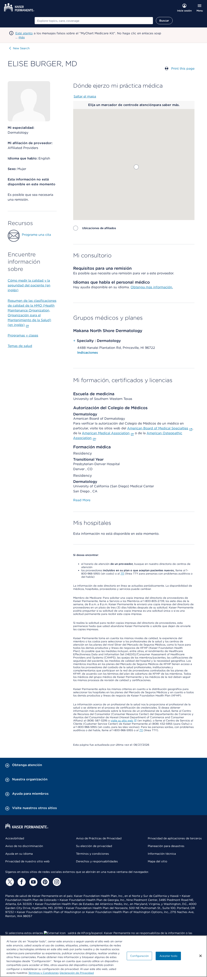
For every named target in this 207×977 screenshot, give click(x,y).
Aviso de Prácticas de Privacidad (98, 838)
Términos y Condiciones (43, 972)
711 (122, 573)
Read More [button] (81, 500)
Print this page (182, 68)
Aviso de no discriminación (24, 846)
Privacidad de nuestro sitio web (27, 861)
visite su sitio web (122, 720)
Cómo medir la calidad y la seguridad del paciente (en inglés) (29, 285)
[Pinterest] (44, 882)
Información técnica (162, 853)
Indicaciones (87, 352)
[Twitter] (9, 882)
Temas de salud (20, 346)
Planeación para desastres (166, 846)
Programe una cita (36, 235)
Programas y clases (23, 335)
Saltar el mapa (85, 96)
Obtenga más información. (152, 287)
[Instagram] (56, 882)
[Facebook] (21, 882)
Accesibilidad (14, 838)
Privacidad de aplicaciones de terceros (175, 838)
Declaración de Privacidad (77, 972)
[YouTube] (33, 882)
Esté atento (24, 33)
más (22, 37)
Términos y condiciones (92, 853)
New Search (21, 48)
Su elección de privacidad (94, 846)
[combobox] (94, 20)
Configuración (139, 955)
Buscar (164, 20)
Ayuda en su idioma (19, 853)
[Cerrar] (200, 955)
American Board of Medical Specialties (157, 428)
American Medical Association (106, 433)
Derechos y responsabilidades (97, 861)
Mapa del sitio (157, 861)
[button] (136, 167)
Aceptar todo (168, 955)
